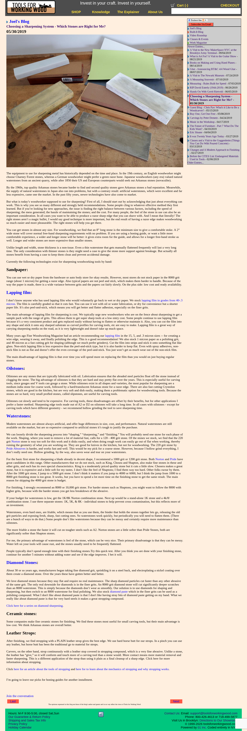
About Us (155, 12)
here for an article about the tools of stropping (42, 669)
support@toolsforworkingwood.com (213, 713)
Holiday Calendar (20, 727)
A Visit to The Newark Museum (207, 75)
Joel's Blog (19, 21)
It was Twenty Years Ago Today (207, 136)
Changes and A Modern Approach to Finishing (214, 149)
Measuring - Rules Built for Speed (208, 83)
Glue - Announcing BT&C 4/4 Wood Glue (212, 69)
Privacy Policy (17, 724)
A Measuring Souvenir (202, 79)
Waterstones (18, 415)
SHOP (76, 12)
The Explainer (128, 12)
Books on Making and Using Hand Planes (212, 62)
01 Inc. (202, 727)
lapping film (112, 335)
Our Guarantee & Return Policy (29, 717)
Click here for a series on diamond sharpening (34, 605)
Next (176, 701)
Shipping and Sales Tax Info (27, 720)
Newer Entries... (196, 46)
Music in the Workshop (202, 121)
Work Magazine (198, 42)
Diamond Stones (21, 562)
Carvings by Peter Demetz (204, 117)
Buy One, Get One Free (202, 113)
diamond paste (119, 591)
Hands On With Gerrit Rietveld (206, 91)
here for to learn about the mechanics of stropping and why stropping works (122, 669)
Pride (173, 459)
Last (13, 701)
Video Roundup (198, 35)
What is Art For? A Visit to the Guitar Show (213, 56)
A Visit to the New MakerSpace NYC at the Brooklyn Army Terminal (213, 51)
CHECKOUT (230, 5)
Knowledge (101, 12)
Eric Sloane (196, 132)
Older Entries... (196, 162)
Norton (15, 441)
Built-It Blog (196, 31)
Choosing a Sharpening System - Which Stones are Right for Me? (56, 26)
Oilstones (15, 368)
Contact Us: (172, 713)
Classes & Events (199, 39)
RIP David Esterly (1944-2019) (206, 87)
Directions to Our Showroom (218, 720)
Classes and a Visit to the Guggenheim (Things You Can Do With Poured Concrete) (215, 142)
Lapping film (18, 292)
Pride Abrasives (16, 448)
